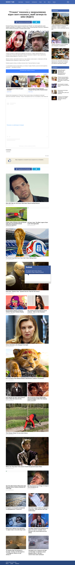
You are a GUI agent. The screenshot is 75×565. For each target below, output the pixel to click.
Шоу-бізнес (20, 2)
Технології (27, 2)
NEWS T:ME (10, 2)
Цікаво (54, 2)
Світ (45, 2)
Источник (47, 155)
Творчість (17, 563)
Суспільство (34, 2)
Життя (49, 2)
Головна (27, 9)
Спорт (40, 2)
